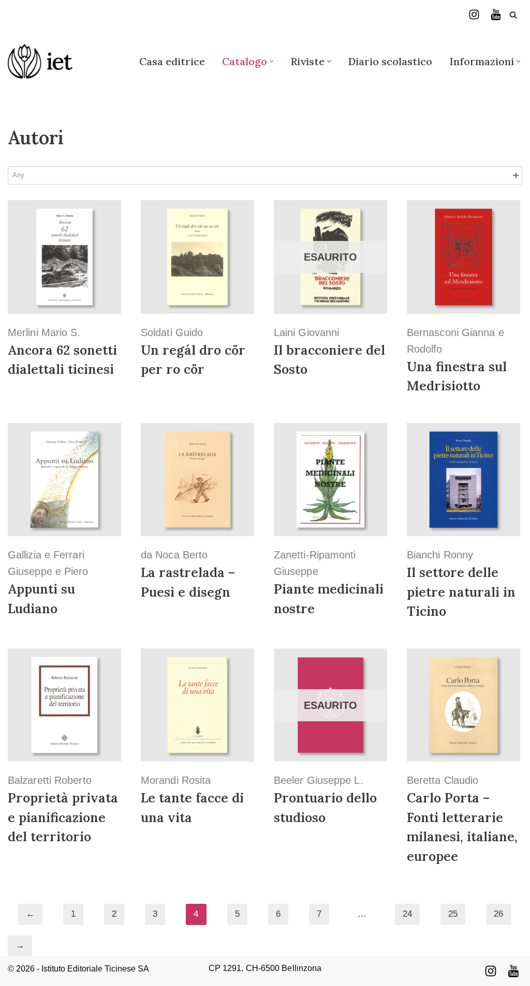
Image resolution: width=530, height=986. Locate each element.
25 (453, 914)
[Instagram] (474, 14)
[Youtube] (513, 971)
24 (407, 914)
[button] (271, 61)
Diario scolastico (390, 61)
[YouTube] (496, 14)
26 (498, 914)
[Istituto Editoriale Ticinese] (40, 61)
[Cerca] (513, 15)
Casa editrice (172, 61)
